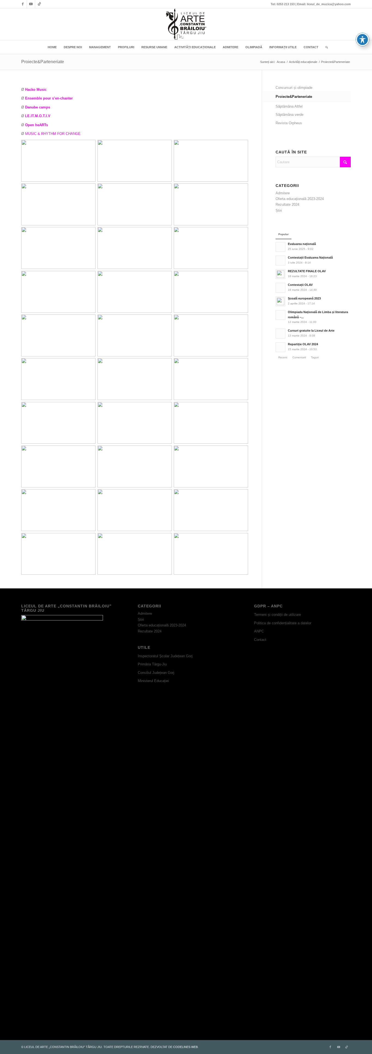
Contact (260, 640)
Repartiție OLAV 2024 (303, 344)
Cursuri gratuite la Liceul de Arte (311, 330)
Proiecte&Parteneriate (42, 61)
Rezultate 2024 (287, 204)
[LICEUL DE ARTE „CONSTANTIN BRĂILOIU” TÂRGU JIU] (186, 24)
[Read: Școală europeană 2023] (280, 301)
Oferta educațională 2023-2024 (300, 199)
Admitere (283, 193)
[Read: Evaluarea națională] (280, 247)
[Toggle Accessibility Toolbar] (362, 39)
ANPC (259, 631)
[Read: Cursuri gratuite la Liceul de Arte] (280, 333)
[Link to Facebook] (23, 4)
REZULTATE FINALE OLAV (307, 271)
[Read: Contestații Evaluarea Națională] (280, 260)
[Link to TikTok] (39, 4)
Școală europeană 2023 (304, 298)
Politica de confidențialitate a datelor (282, 623)
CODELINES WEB (185, 1047)
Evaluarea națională (302, 244)
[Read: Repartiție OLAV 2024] (280, 347)
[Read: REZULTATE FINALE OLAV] (280, 274)
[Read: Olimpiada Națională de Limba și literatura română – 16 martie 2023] (280, 315)
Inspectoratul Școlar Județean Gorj (165, 656)
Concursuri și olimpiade (294, 88)
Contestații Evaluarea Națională (310, 257)
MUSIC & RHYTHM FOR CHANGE (53, 134)
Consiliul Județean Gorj (156, 673)
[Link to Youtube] (31, 4)
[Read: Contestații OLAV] (280, 288)
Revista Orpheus (289, 123)
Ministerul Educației (153, 681)
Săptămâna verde (289, 115)
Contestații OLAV (300, 284)
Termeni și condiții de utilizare (277, 615)
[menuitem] (52, 47)
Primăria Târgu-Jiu (152, 664)
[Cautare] (325, 47)
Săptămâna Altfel (289, 106)
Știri (279, 210)
